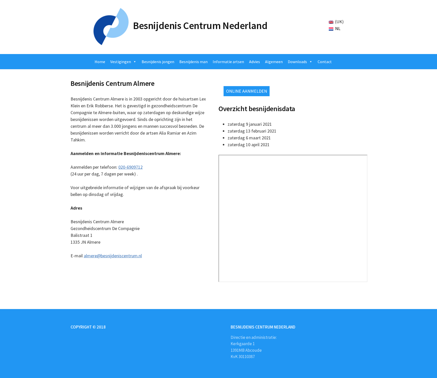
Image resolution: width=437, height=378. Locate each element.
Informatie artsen (228, 61)
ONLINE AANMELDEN (246, 91)
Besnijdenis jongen (158, 61)
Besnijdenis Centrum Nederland (200, 25)
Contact (325, 61)
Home (100, 61)
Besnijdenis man (193, 61)
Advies (254, 61)
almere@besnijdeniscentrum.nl (113, 256)
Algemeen (274, 61)
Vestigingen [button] (120, 61)
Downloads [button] (297, 61)
